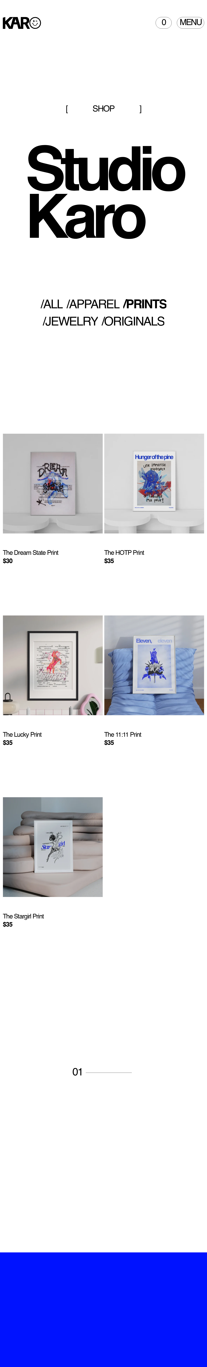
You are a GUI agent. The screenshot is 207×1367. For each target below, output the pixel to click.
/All (52, 305)
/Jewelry (70, 322)
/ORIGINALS (133, 322)
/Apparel (93, 305)
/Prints (144, 305)
